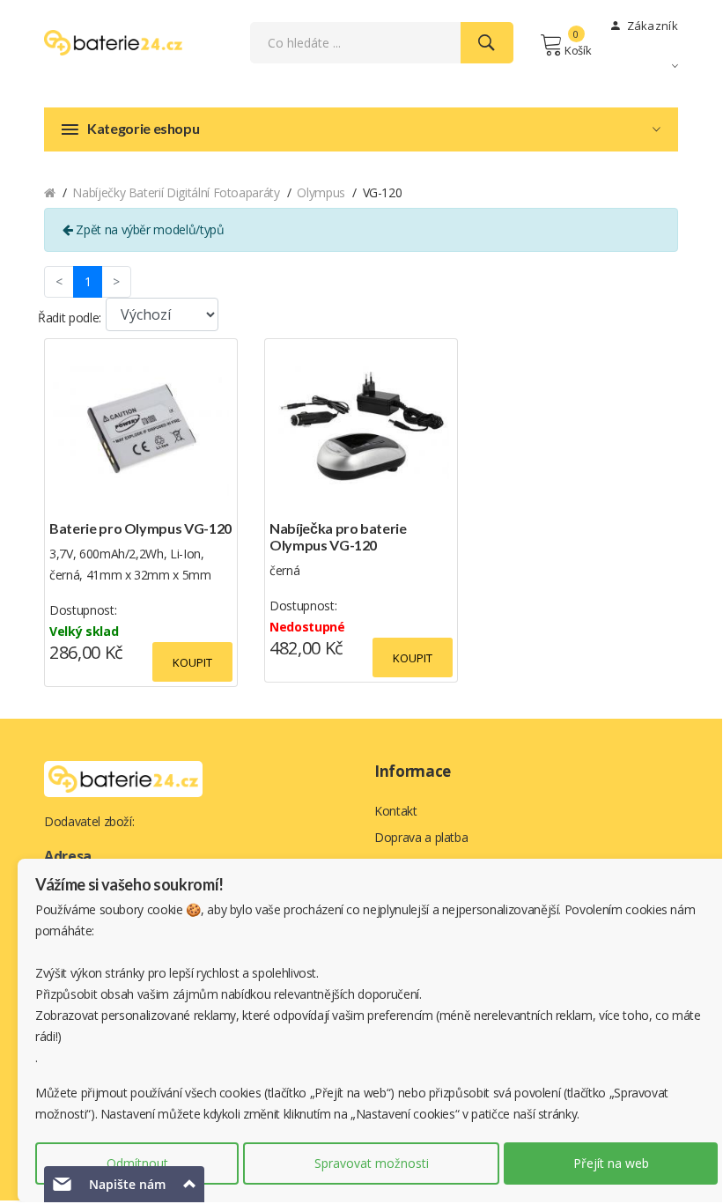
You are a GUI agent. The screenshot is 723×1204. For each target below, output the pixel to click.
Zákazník (650, 25)
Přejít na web (611, 1163)
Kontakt (395, 810)
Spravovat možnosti (371, 1163)
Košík (577, 50)
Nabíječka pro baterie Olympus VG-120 (338, 536)
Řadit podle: (69, 317)
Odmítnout (137, 1163)
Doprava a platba (421, 837)
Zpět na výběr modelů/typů (149, 229)
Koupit (192, 662)
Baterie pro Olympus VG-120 (140, 528)
